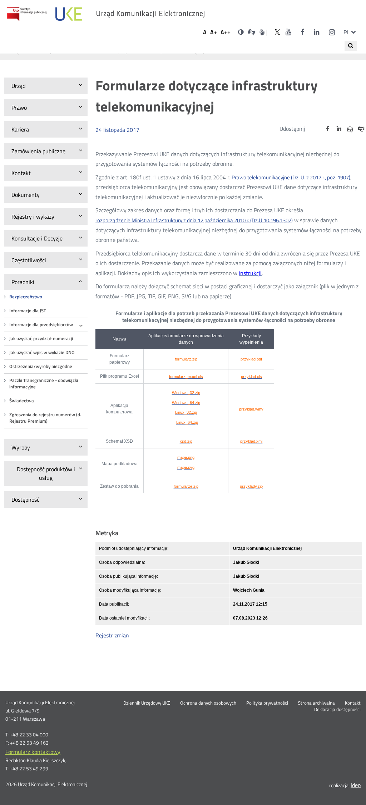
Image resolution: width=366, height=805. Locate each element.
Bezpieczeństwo (25, 296)
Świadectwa (21, 400)
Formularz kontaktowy (32, 751)
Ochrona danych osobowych (208, 703)
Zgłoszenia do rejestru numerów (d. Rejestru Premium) (45, 417)
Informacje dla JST (27, 310)
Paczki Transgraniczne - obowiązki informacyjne (43, 383)
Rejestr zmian (112, 635)
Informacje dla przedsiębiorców (41, 324)
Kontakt (353, 703)
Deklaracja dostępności (337, 709)
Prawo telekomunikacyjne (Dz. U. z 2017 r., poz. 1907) (291, 177)
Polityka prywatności (267, 703)
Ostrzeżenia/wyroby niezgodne (40, 366)
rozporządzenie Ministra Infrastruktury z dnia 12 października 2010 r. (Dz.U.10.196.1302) (194, 220)
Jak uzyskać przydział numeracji (41, 338)
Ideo (356, 785)
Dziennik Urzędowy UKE (146, 703)
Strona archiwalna (316, 703)
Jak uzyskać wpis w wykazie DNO (42, 352)
